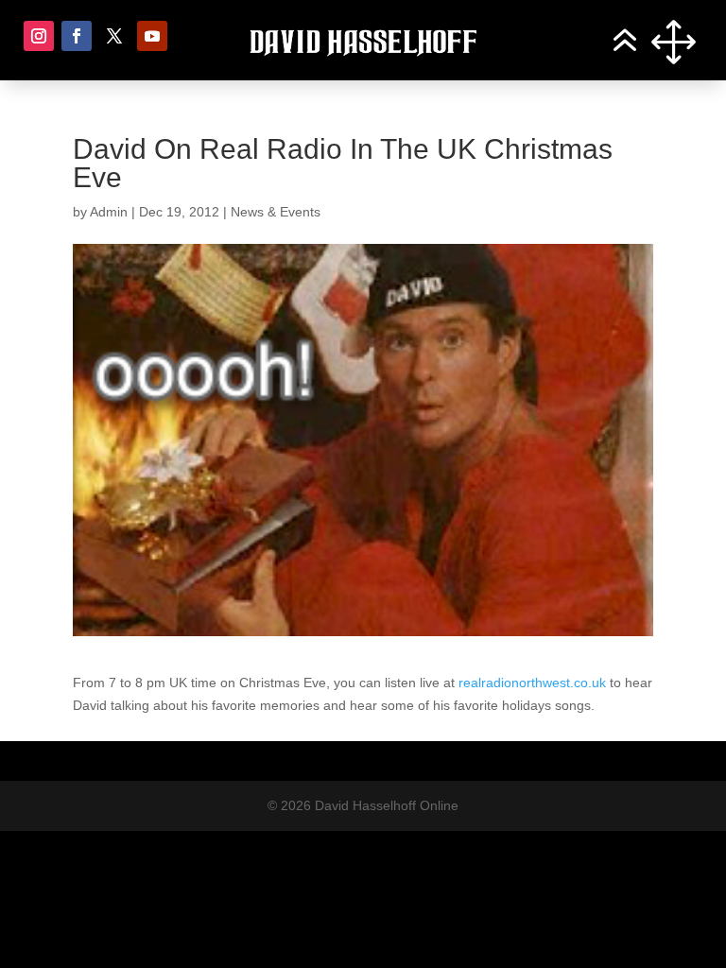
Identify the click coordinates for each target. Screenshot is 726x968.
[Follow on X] (114, 36)
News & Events (275, 211)
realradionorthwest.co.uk (532, 682)
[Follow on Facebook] (76, 36)
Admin (109, 211)
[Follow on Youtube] (152, 36)
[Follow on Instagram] (39, 36)
